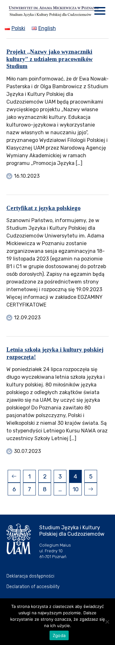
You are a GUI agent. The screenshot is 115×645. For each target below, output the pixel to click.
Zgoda (59, 635)
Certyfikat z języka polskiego (43, 208)
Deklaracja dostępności (30, 576)
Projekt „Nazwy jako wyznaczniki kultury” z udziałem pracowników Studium (49, 59)
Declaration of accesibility (33, 586)
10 (76, 489)
